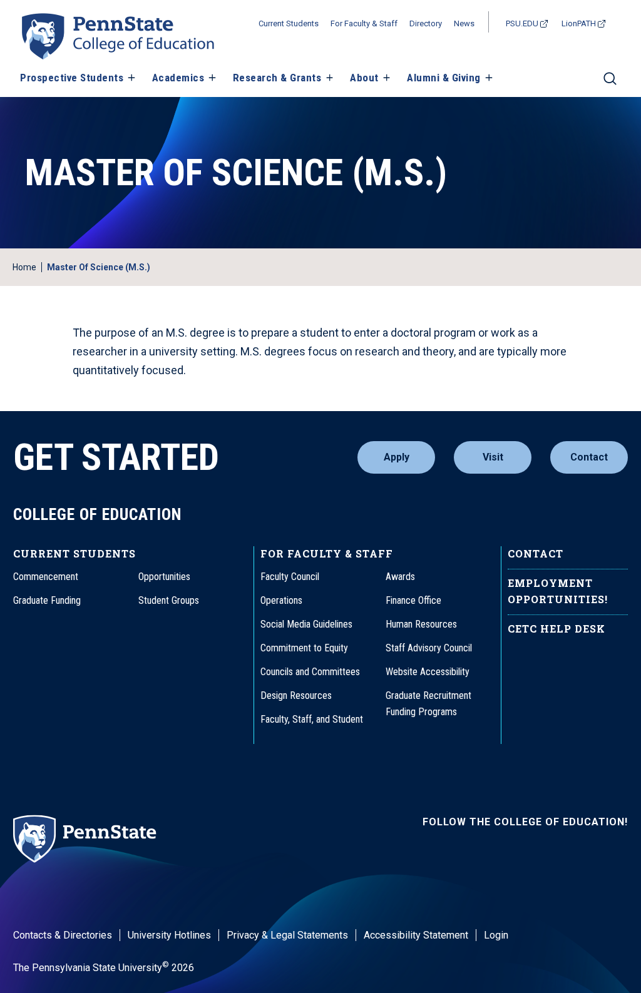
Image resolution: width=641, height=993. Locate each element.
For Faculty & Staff (364, 23)
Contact (589, 457)
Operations (281, 600)
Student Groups (168, 600)
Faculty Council (289, 577)
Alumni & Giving (444, 77)
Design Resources (296, 695)
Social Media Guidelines (306, 624)
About (364, 77)
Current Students (289, 23)
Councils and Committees (310, 672)
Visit (493, 457)
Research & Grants (277, 77)
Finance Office (413, 600)
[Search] (610, 84)
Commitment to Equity (304, 648)
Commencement (45, 577)
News (464, 23)
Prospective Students (71, 77)
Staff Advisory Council (429, 648)
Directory (425, 23)
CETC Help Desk (556, 628)
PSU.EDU (522, 23)
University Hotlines (169, 935)
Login (496, 935)
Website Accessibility (427, 672)
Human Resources (421, 624)
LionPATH (579, 23)
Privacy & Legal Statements (287, 935)
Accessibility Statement (416, 935)
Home (24, 267)
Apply (396, 457)
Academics (178, 77)
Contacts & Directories (62, 935)
